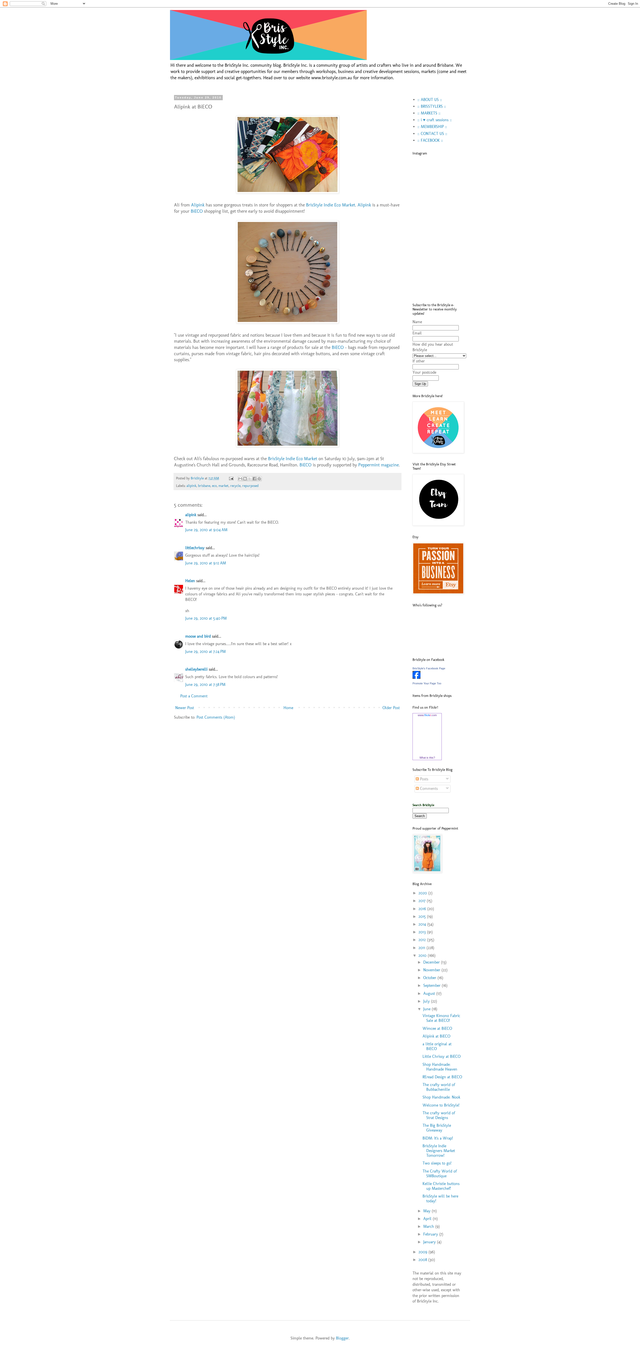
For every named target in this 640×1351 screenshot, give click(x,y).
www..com (427, 715)
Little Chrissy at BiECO (441, 1056)
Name (417, 321)
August (429, 993)
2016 (422, 908)
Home (288, 707)
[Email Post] (230, 478)
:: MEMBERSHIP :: (432, 126)
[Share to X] (249, 478)
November (432, 970)
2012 (422, 939)
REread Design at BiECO (442, 1077)
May (427, 1211)
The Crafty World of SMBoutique (439, 1173)
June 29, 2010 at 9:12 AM (205, 563)
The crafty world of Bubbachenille (438, 1087)
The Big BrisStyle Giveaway (436, 1128)
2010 (423, 955)
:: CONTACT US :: (432, 133)
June (427, 1009)
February (431, 1234)
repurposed (250, 485)
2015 (422, 916)
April (428, 1218)
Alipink (197, 204)
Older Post (391, 707)
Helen (190, 580)
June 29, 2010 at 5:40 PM (206, 618)
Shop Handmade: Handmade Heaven (439, 1067)
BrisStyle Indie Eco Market (330, 204)
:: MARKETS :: (429, 113)
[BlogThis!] (245, 478)
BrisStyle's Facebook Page (428, 668)
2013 (422, 932)
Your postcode (424, 372)
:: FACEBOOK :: (430, 140)
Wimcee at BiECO (437, 1028)
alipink (191, 485)
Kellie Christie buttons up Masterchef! (441, 1186)
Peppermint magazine (378, 464)
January (430, 1242)
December (432, 962)
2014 (422, 924)
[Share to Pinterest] (259, 478)
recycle (235, 485)
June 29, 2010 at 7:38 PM (205, 684)
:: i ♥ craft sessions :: (435, 119)
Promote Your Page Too (426, 683)
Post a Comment (194, 696)
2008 (423, 1259)
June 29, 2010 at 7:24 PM (205, 651)
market (223, 485)
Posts (423, 779)
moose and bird (198, 636)
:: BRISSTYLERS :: (432, 106)
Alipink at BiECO (436, 1036)
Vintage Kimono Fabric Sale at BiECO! (441, 1018)
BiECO (197, 211)
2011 (422, 947)
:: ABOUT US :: (430, 99)
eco (214, 485)
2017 (422, 900)
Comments (428, 788)
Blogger (342, 1338)
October (430, 977)
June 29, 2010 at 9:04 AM (206, 529)
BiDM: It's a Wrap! (437, 1138)
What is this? (427, 757)
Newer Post (184, 707)
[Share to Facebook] (254, 478)
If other (418, 361)
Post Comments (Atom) (215, 717)
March (429, 1226)
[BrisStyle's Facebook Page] (416, 677)
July (427, 1001)
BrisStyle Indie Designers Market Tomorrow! (438, 1151)
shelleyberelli (196, 669)
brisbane (204, 485)
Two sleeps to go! (437, 1163)
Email (417, 333)
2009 (423, 1252)
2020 (423, 893)
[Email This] (240, 478)
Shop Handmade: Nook (441, 1097)
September (432, 985)
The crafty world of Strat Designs (438, 1115)
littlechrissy (194, 547)
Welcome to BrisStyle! (441, 1105)
